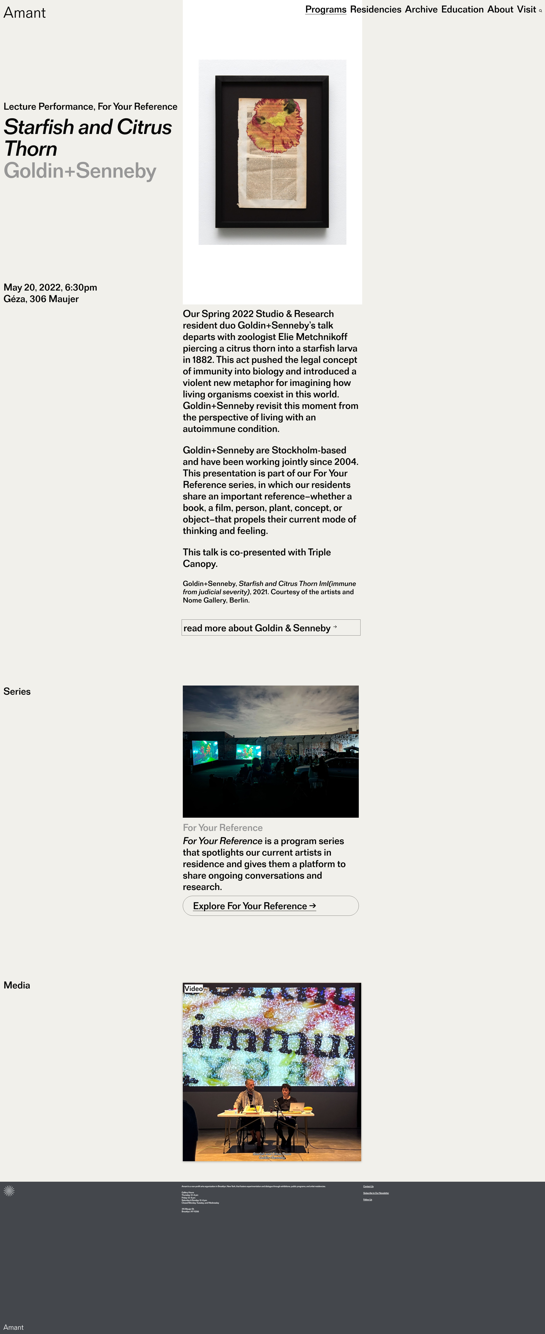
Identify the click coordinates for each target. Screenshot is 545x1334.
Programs (326, 9)
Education (462, 9)
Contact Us (368, 1186)
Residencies (376, 9)
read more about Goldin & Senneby (258, 628)
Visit (526, 9)
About (500, 9)
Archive (421, 9)
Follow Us (367, 1199)
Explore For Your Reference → (254, 906)
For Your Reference (137, 106)
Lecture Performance (48, 106)
